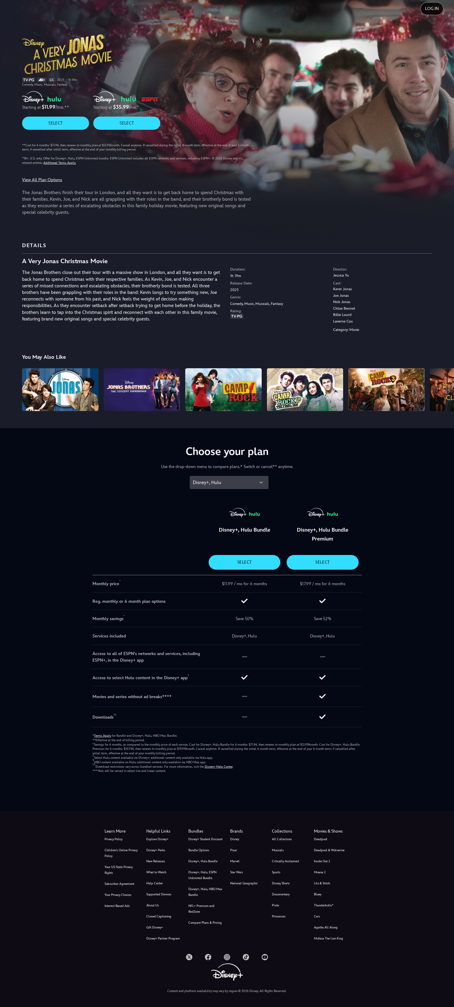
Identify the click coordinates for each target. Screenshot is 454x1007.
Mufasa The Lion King (328, 938)
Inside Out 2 (322, 861)
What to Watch (156, 872)
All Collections (282, 839)
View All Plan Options (42, 179)
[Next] (444, 389)
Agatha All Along (326, 927)
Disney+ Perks (155, 850)
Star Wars (236, 872)
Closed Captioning (158, 916)
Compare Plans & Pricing (205, 923)
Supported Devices (158, 894)
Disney (234, 839)
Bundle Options (198, 850)
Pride (275, 905)
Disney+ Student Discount (205, 839)
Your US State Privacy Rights (119, 870)
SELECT (55, 123)
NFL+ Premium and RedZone (201, 908)
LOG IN (432, 8)
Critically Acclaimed (285, 861)
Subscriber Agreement (119, 884)
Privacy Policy (113, 839)
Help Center (154, 883)
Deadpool (320, 839)
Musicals (278, 850)
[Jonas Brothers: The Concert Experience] (142, 389)
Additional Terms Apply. (59, 163)
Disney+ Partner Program (163, 938)
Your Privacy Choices (118, 895)
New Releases (155, 861)
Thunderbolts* (323, 905)
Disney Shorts (281, 883)
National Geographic (244, 883)
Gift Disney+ (154, 927)
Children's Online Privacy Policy (121, 853)
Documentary (281, 894)
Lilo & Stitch (322, 883)
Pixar (233, 850)
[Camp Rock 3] (386, 389)
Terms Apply (102, 736)
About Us (152, 905)
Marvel (235, 861)
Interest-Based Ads (117, 906)
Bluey (317, 894)
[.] (189, 957)
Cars (317, 916)
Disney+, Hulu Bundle (203, 861)
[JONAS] (60, 389)
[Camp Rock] (223, 389)
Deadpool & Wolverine (329, 850)
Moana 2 (320, 872)
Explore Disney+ (157, 839)
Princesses (279, 916)
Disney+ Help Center (219, 767)
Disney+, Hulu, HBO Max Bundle (205, 892)
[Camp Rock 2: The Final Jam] (305, 389)
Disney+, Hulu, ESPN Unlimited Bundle (202, 875)
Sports (276, 872)
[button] (164, 831)
